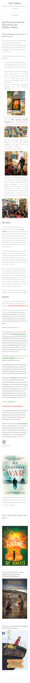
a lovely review (18, 332)
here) (23, 397)
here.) (25, 292)
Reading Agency (23, 122)
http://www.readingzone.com (18, 305)
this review (22, 356)
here (9, 82)
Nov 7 (23, 406)
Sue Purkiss (15, 3)
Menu (16, 15)
